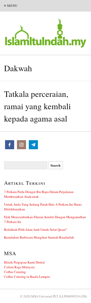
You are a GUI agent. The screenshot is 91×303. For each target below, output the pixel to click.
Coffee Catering (15, 272)
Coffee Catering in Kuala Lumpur (27, 276)
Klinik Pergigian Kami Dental (24, 262)
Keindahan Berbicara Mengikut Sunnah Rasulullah (39, 237)
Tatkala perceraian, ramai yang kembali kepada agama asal (37, 106)
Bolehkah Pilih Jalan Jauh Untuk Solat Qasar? (35, 229)
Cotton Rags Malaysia (19, 267)
